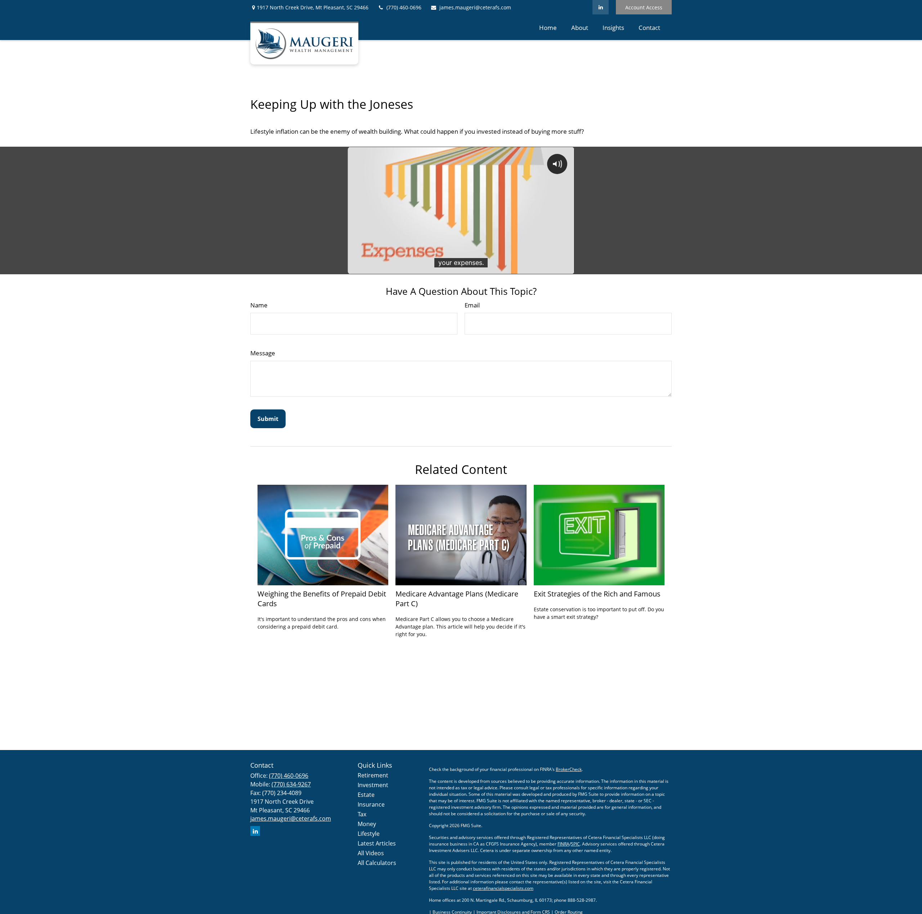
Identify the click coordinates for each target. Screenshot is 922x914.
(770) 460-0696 (403, 7)
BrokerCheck (569, 769)
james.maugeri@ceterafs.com (475, 7)
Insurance (371, 804)
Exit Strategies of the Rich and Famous (597, 594)
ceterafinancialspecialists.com (503, 888)
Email (472, 305)
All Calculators (377, 863)
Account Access (643, 7)
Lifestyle (369, 834)
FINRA (563, 844)
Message (262, 353)
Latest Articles (377, 843)
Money (367, 824)
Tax (362, 814)
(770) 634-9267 (291, 784)
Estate (366, 795)
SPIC (575, 844)
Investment (373, 785)
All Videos (371, 853)
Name (259, 305)
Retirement (373, 775)
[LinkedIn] (600, 7)
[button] (548, 27)
